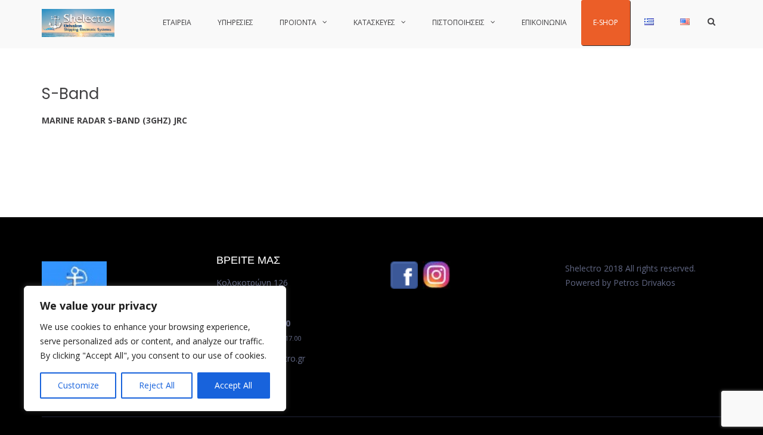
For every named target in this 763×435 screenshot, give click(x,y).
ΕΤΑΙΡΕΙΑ (177, 22)
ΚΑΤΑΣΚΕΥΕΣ (374, 22)
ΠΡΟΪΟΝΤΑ (298, 22)
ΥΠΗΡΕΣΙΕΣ (235, 22)
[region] (155, 348)
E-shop (605, 22)
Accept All (233, 385)
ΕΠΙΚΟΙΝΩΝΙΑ (544, 22)
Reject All (157, 385)
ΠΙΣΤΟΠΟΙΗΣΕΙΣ (458, 22)
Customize (78, 385)
